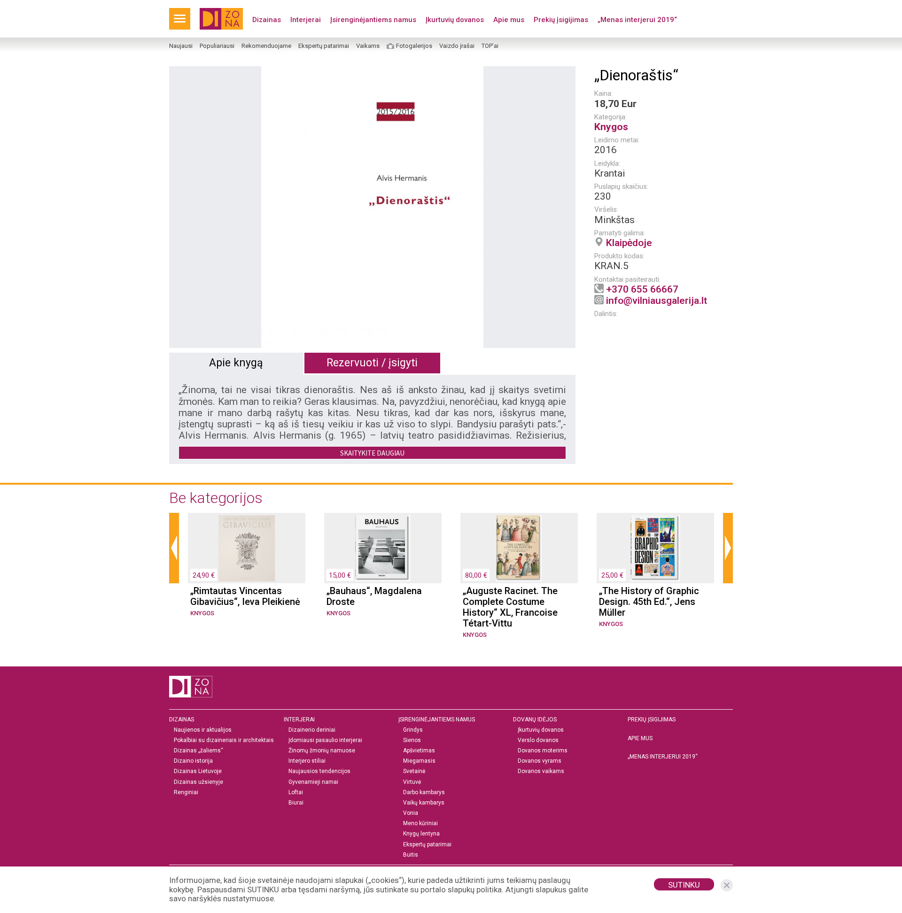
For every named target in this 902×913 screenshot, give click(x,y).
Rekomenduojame (266, 46)
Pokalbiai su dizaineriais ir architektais (224, 740)
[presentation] (174, 548)
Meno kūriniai (420, 823)
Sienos (412, 740)
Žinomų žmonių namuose (321, 751)
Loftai (295, 792)
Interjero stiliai (307, 761)
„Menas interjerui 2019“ (637, 19)
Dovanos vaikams (541, 771)
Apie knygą (236, 362)
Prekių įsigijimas (561, 19)
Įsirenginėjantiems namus (373, 19)
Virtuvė (412, 782)
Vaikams (368, 46)
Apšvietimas (419, 751)
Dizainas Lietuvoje (198, 771)
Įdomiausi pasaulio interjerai (325, 740)
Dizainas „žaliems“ (198, 751)
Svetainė (414, 771)
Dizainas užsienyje (198, 782)
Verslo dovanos (538, 740)
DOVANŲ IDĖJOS (535, 719)
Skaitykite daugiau (372, 453)
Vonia (410, 813)
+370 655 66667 (642, 289)
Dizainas (266, 19)
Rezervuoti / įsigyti (372, 362)
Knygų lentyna (421, 834)
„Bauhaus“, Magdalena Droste (374, 596)
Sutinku (684, 885)
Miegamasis (419, 761)
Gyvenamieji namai (313, 782)
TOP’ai (490, 46)
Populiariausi (217, 46)
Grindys (413, 730)
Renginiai (186, 792)
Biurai (295, 803)
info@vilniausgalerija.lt (656, 300)
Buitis (410, 855)
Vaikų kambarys (423, 803)
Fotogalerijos (414, 46)
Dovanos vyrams (539, 761)
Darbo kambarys (424, 792)
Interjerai (305, 19)
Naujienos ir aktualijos (203, 730)
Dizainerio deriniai (311, 730)
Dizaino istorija (193, 761)
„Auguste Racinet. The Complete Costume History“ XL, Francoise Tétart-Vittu (510, 607)
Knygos (611, 126)
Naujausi (181, 46)
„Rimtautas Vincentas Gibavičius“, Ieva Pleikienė (245, 596)
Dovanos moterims (543, 751)
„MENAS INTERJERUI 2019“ (663, 756)
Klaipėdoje (629, 242)
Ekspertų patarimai (323, 46)
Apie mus (508, 19)
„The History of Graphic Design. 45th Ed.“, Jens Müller (649, 602)
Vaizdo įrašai (456, 46)
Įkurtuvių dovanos (455, 19)
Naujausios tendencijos (319, 771)
